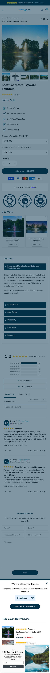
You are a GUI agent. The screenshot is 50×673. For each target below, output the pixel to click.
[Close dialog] (47, 647)
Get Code (13, 667)
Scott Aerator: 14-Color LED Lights (28, 633)
